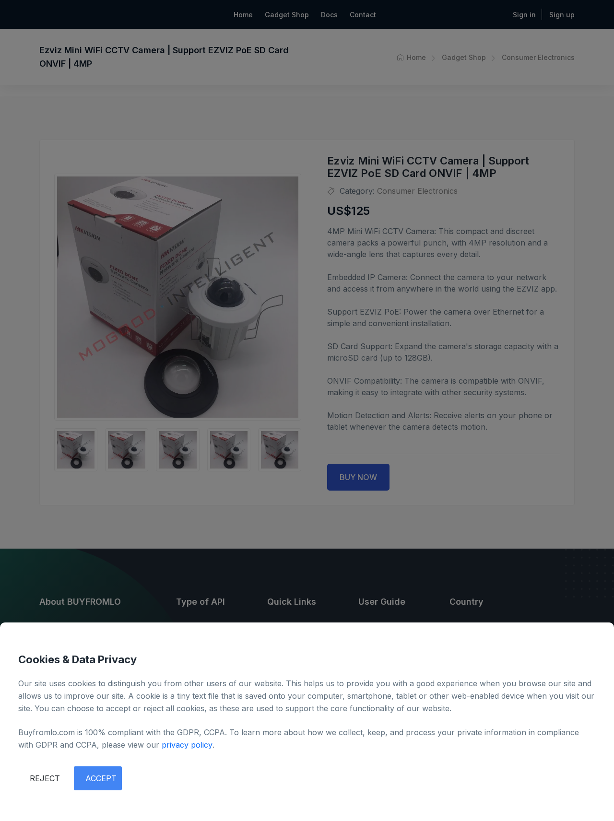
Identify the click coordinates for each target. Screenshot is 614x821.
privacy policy (187, 745)
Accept (101, 778)
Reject (45, 778)
